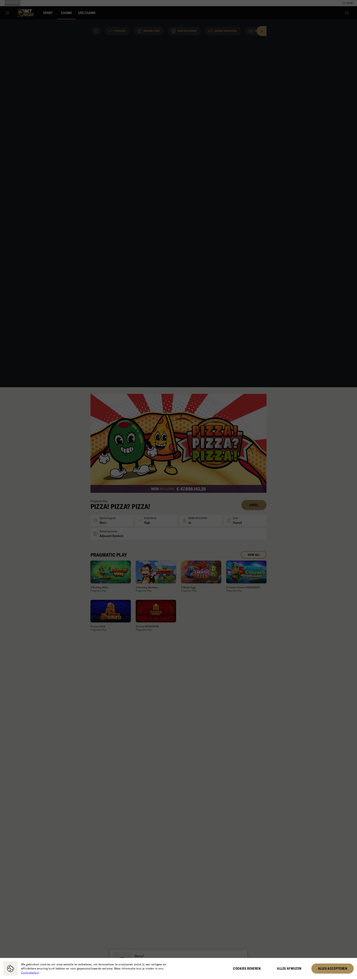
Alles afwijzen (289, 968)
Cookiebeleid (30, 972)
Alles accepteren (332, 968)
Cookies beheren (247, 968)
